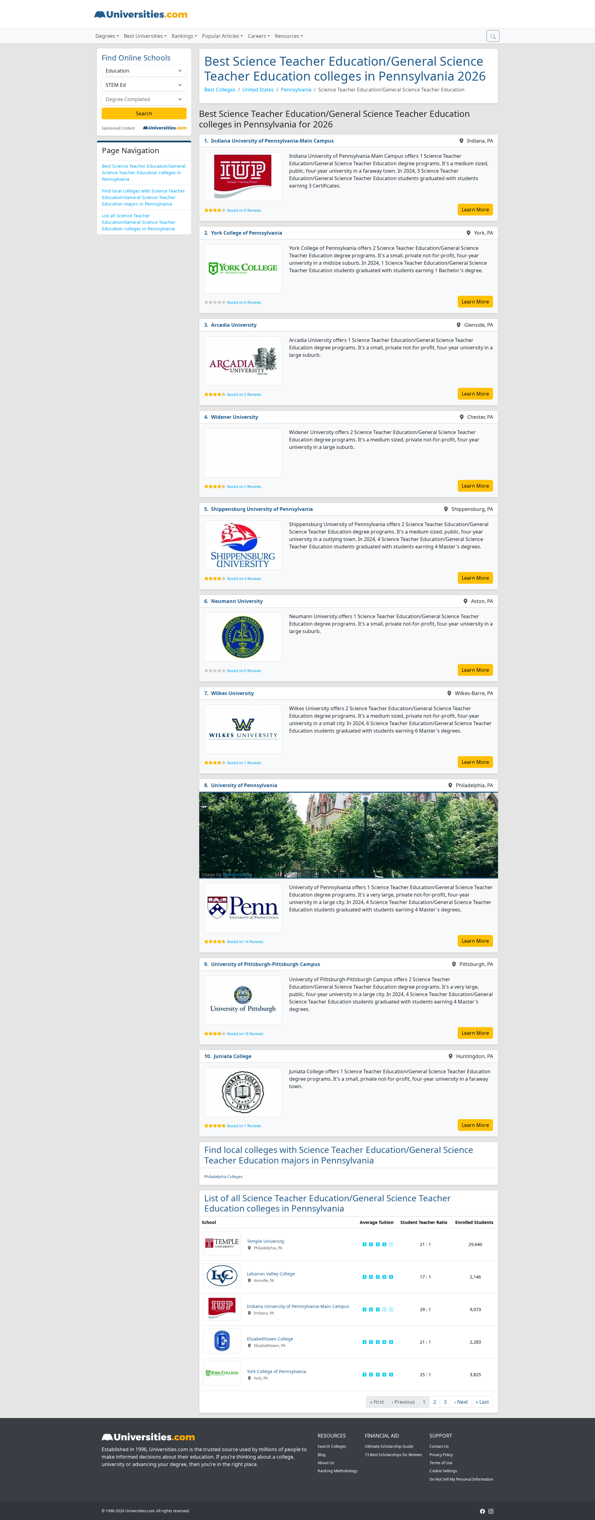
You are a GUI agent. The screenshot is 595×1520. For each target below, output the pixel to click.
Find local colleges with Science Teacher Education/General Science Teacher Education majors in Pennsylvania (143, 197)
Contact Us (439, 1446)
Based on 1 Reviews (244, 762)
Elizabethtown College (270, 1339)
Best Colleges (220, 89)
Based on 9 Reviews (244, 210)
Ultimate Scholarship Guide (389, 1446)
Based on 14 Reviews (245, 941)
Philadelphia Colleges (223, 1176)
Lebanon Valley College (271, 1274)
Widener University (234, 417)
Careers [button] (257, 36)
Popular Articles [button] (220, 36)
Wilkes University (232, 693)
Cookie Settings (443, 1470)
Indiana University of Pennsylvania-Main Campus (272, 140)
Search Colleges (332, 1446)
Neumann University (237, 601)
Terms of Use (441, 1462)
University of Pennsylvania (244, 785)
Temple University (265, 1241)
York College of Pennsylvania (246, 232)
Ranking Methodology (337, 1470)
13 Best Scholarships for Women (393, 1454)
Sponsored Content (118, 128)
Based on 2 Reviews (244, 394)
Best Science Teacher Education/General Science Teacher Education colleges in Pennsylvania (144, 172)
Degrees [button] (105, 36)
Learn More (475, 209)
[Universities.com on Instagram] (490, 1510)
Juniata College (232, 1056)
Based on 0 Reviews (244, 302)
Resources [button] (287, 36)
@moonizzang (237, 874)
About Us (326, 1462)
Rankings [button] (182, 36)
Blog (322, 1454)
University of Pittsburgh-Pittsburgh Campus (265, 964)
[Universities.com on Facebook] (482, 1510)
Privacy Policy (441, 1454)
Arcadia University (234, 324)
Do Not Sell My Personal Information (461, 1479)
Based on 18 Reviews (245, 1033)
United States (258, 89)
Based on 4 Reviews (244, 578)
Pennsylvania (296, 89)
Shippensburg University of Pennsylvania (262, 509)
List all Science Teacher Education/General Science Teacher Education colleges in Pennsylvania (138, 222)
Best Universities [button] (143, 36)
